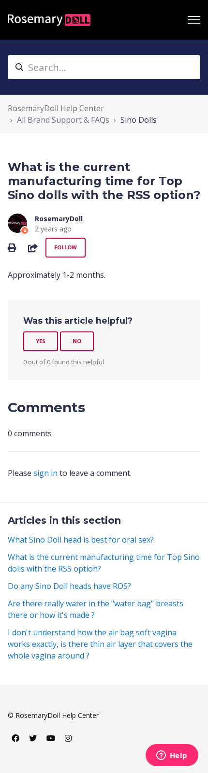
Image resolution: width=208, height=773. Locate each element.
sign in (45, 473)
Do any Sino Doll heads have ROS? (69, 586)
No (77, 340)
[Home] (49, 20)
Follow (65, 247)
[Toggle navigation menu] (194, 20)
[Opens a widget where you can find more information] (171, 756)
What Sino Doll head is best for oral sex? (81, 539)
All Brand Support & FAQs (63, 120)
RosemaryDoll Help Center (56, 108)
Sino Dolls (138, 120)
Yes (40, 340)
